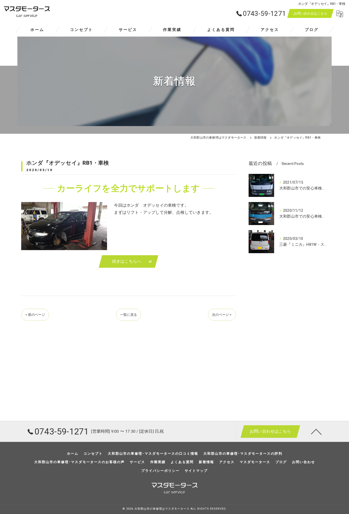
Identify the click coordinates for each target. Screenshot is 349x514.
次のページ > (221, 315)
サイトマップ (196, 471)
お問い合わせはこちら (310, 13)
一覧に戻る (128, 315)
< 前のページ (35, 315)
